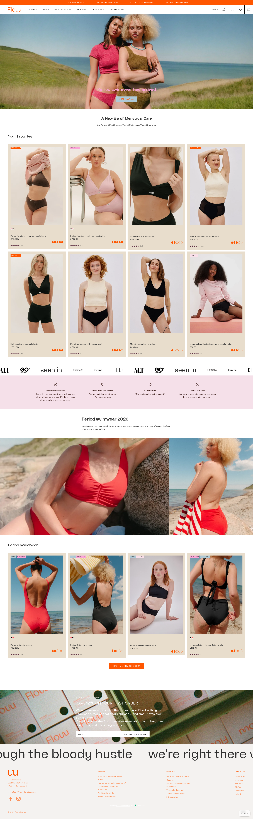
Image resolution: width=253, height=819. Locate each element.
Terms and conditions (176, 794)
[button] (240, 9)
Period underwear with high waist (204, 236)
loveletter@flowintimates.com (22, 792)
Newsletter (240, 776)
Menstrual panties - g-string (142, 344)
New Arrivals (102, 125)
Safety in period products (177, 776)
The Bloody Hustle (106, 793)
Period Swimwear (148, 125)
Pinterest (239, 783)
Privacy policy (172, 797)
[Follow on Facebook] (10, 798)
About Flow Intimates (107, 797)
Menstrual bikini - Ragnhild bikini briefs (206, 645)
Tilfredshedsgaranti (175, 790)
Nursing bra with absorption (142, 236)
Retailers (170, 780)
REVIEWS (81, 9)
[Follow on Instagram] (18, 798)
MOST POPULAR (62, 9)
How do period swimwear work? (112, 783)
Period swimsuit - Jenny (21, 645)
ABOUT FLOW (117, 9)
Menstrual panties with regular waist (86, 344)
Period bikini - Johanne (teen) (143, 645)
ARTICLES (97, 9)
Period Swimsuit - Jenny (81, 645)
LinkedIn (238, 794)
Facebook (239, 791)
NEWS (46, 9)
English (213, 9)
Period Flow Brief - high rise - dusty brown (29, 236)
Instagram (239, 780)
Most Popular (115, 125)
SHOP (32, 9)
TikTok (238, 787)
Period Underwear (131, 125)
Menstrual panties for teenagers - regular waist (211, 344)
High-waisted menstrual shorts (24, 344)
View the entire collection (126, 666)
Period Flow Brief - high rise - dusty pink (87, 236)
